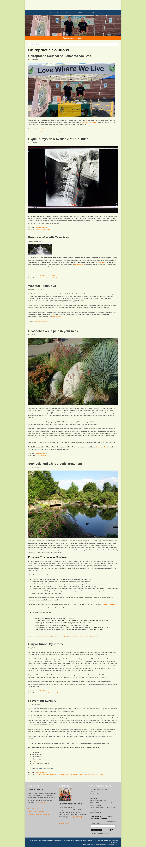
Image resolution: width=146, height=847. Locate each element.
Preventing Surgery (42, 700)
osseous (87, 636)
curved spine (48, 636)
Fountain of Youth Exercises (48, 237)
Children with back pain (70, 804)
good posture (55, 636)
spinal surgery (100, 774)
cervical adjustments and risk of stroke (46, 131)
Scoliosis (34, 761)
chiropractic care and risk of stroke (66, 131)
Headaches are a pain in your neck (53, 331)
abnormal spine (40, 636)
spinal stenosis (92, 774)
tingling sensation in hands (53, 692)
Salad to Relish (35, 789)
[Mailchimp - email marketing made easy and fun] (112, 832)
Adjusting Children (64, 823)
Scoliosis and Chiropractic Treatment (55, 463)
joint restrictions (78, 264)
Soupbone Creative (112, 844)
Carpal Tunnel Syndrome (46, 644)
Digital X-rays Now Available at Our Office (58, 139)
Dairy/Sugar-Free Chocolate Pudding (39, 814)
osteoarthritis (76, 774)
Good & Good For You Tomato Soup (39, 809)
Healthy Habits (51, 275)
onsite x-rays (46, 229)
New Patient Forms (102, 447)
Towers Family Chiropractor (73, 3)
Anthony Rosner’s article (89, 122)
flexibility (53, 277)
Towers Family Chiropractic (98, 844)
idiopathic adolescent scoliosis (76, 636)
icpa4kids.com (56, 316)
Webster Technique (42, 286)
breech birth (39, 323)
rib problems (83, 774)
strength (73, 277)
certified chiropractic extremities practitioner (55, 774)
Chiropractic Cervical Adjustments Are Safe (59, 56)
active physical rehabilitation (43, 277)
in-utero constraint (66, 323)
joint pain (69, 774)
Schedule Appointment (74, 38)
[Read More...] (40, 802)
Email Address (95, 823)
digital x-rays (39, 229)
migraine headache (41, 455)
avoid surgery (39, 774)
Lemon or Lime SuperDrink (36, 811)
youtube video (102, 262)
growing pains (63, 636)
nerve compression (41, 692)
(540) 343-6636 (94, 794)
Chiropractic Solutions (41, 129)
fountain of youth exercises (63, 277)
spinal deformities (94, 636)
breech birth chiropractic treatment (52, 323)
